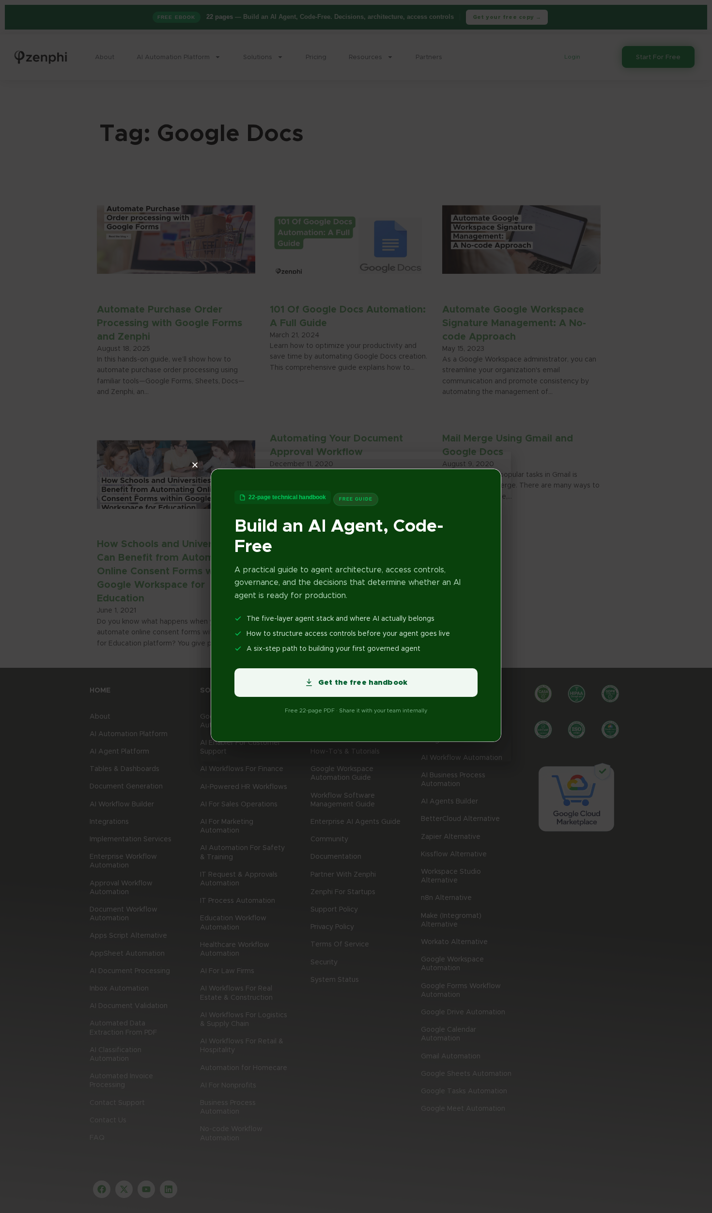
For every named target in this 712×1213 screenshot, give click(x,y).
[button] (346, 465)
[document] (356, 606)
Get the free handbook (362, 682)
